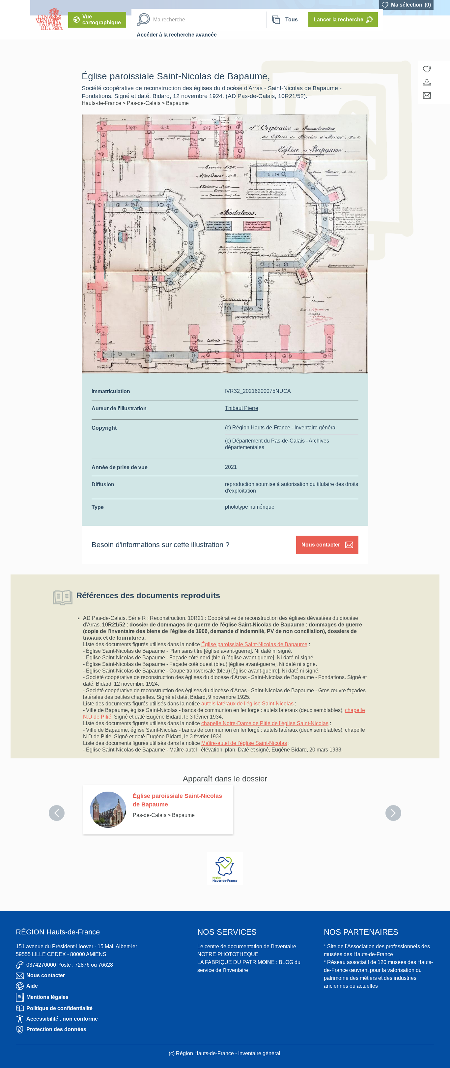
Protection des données (56, 1029)
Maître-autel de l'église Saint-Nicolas (244, 743)
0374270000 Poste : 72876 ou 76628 (69, 965)
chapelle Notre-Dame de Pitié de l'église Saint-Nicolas (264, 723)
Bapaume (177, 103)
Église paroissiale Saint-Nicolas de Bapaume (254, 644)
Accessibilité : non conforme (62, 1019)
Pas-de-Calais (144, 103)
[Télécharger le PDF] (427, 82)
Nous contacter (320, 544)
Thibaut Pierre (241, 408)
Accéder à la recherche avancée (177, 35)
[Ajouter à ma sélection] (427, 69)
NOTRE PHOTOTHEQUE (228, 954)
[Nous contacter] (427, 95)
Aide (32, 986)
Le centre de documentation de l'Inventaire (246, 946)
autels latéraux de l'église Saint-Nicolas (247, 703)
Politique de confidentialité (59, 1008)
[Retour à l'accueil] (15, 19)
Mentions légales (47, 997)
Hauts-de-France (102, 103)
